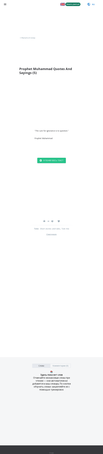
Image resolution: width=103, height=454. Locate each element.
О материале (51, 234)
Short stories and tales (50, 228)
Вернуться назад (28, 38)
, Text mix (64, 228)
